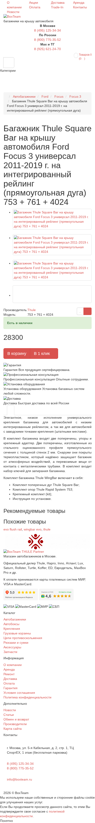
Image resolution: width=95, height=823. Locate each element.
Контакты (80, 7)
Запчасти (10, 652)
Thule (31, 310)
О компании (12, 665)
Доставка (58, 2)
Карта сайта (12, 728)
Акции (33, 2)
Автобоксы (11, 624)
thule (46, 529)
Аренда (78, 2)
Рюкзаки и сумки (15, 642)
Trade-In (57, 7)
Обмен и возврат (16, 719)
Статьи (8, 715)
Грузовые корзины (17, 633)
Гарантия (10, 688)
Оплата (34, 7)
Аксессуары (12, 647)
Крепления (11, 628)
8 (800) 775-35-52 (47, 40)
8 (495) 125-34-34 (47, 30)
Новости (13, 12)
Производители (15, 724)
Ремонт (9, 674)
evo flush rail (12, 529)
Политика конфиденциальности (27, 697)
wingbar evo (33, 529)
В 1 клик (42, 353)
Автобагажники (14, 619)
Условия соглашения (19, 692)
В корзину (16, 353)
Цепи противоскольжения (22, 638)
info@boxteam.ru (19, 779)
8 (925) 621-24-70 (47, 49)
